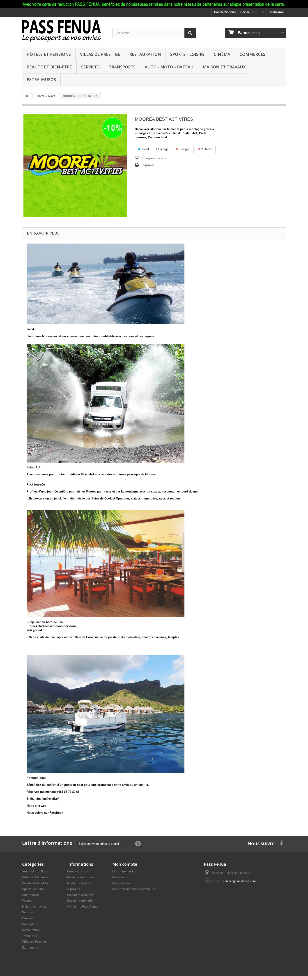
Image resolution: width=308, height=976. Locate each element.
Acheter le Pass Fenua (82, 906)
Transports (122, 67)
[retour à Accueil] (27, 96)
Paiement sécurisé (80, 895)
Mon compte (124, 864)
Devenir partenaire (80, 900)
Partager (163, 149)
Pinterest (206, 149)
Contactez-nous (225, 12)
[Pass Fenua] (64, 31)
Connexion (276, 12)
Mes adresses (121, 883)
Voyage (27, 900)
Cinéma (222, 54)
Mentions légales (79, 883)
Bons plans (30, 924)
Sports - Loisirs (187, 54)
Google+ (185, 149)
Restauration (145, 54)
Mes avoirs (119, 877)
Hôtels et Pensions (49, 54)
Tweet (144, 149)
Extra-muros (41, 79)
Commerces (252, 54)
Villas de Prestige (100, 54)
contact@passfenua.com (239, 881)
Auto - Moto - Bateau (169, 67)
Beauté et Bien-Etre (49, 67)
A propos (73, 889)
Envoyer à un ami (154, 158)
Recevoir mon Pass (80, 877)
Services (90, 67)
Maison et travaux (224, 67)
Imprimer (148, 165)
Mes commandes (124, 871)
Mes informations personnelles (134, 889)
